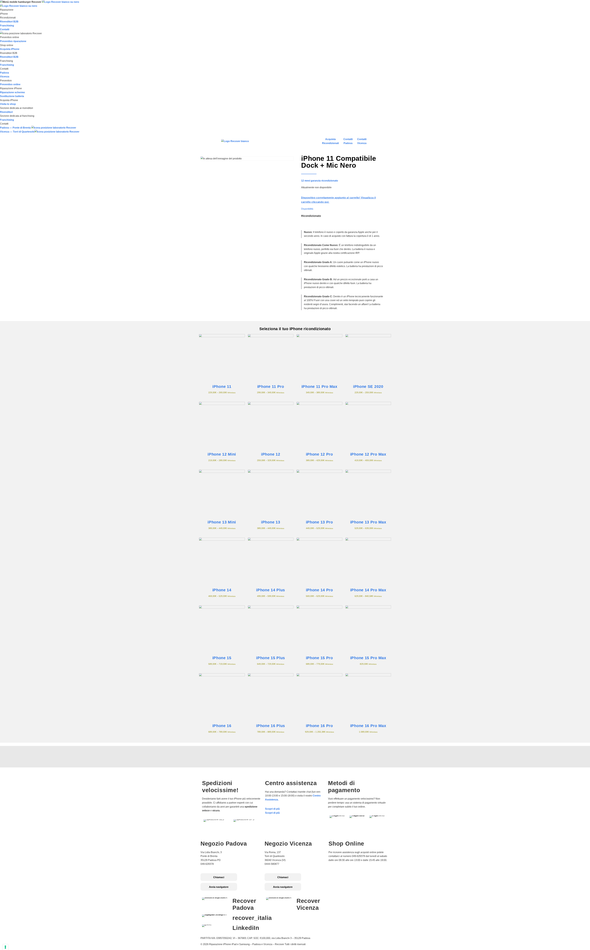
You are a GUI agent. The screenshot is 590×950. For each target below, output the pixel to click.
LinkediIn (245, 928)
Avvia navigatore (218, 887)
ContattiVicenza (361, 141)
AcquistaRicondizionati (330, 141)
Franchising (7, 25)
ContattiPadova (348, 141)
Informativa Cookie (339, 875)
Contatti (4, 29)
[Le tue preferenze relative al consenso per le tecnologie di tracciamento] (5, 947)
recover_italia (252, 918)
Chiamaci (218, 877)
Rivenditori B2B (9, 21)
